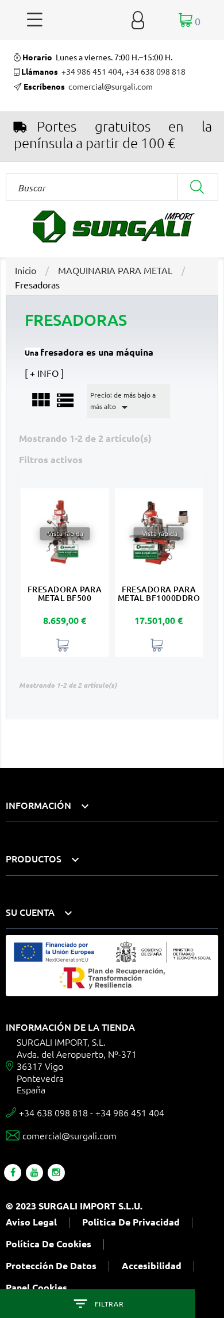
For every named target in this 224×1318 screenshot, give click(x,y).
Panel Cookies (36, 1287)
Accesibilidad (151, 1265)
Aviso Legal (31, 1222)
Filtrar (109, 1303)
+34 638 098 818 (155, 71)
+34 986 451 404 (91, 71)
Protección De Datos (51, 1265)
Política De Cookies (48, 1244)
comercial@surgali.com (110, 86)
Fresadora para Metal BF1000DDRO (159, 593)
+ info (44, 373)
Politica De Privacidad (131, 1222)
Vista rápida (64, 533)
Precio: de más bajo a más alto (123, 402)
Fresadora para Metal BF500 (65, 593)
